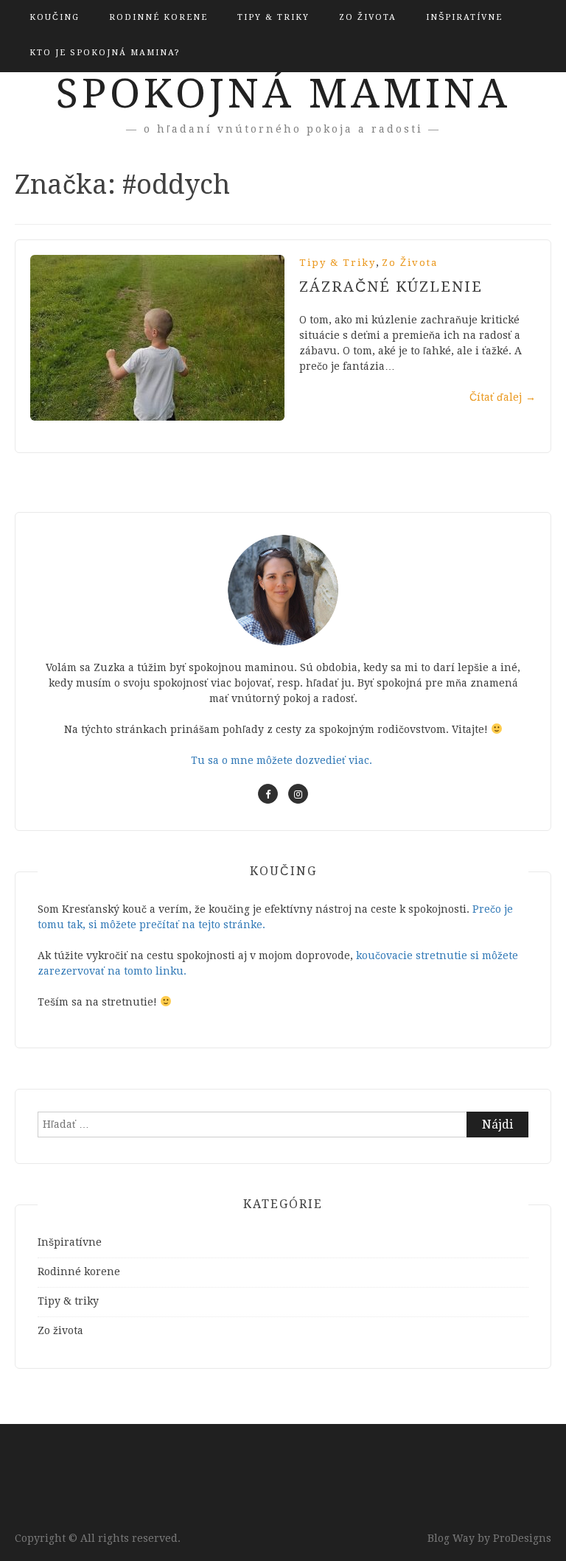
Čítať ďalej (502, 397)
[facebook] (268, 794)
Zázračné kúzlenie (391, 286)
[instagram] (298, 794)
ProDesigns (522, 1538)
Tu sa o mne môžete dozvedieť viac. (283, 760)
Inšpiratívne (464, 17)
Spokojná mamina (283, 93)
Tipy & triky (273, 17)
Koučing (54, 17)
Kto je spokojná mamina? (105, 52)
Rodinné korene (158, 17)
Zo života (367, 17)
